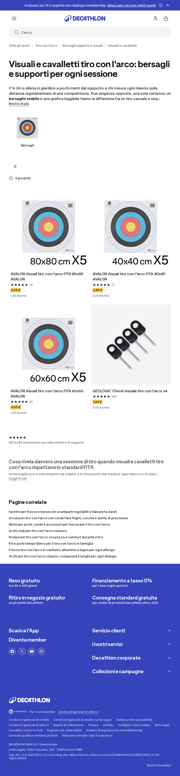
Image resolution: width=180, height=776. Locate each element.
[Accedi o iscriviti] (155, 18)
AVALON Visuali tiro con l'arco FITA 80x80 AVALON (47, 276)
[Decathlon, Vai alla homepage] (84, 18)
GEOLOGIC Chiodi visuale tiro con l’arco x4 (130, 391)
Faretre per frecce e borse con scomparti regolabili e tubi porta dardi (63, 512)
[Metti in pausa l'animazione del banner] (160, 5)
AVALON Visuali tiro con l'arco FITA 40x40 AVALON (129, 276)
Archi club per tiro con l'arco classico (38, 531)
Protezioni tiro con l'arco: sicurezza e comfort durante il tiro (56, 537)
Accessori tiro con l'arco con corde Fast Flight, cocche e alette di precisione (68, 518)
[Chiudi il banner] (167, 5)
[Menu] (14, 18)
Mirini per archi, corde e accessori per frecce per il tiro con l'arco (59, 524)
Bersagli (27, 145)
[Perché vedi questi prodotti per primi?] (11, 178)
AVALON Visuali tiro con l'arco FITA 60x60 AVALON (47, 393)
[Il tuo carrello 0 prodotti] (166, 18)
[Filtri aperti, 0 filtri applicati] (15, 166)
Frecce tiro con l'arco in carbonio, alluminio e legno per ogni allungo (62, 550)
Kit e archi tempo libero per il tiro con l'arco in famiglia (51, 543)
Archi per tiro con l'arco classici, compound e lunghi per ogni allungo (62, 556)
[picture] (49, 227)
